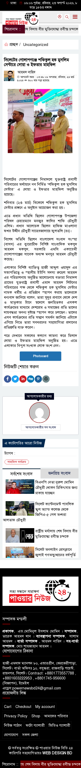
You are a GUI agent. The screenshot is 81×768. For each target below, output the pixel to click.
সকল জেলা (30, 734)
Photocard (40, 356)
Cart (7, 706)
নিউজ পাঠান (13, 725)
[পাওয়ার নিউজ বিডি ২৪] (40, 591)
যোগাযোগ (11, 734)
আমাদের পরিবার (56, 716)
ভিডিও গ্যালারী (59, 725)
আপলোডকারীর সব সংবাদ (40, 427)
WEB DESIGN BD (57, 753)
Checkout (23, 706)
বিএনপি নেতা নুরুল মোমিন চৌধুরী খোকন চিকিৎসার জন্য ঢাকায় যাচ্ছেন (56, 487)
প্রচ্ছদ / (14, 44)
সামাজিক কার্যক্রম (16, 462)
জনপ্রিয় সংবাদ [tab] (59, 473)
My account (45, 706)
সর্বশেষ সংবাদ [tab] (21, 474)
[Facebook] (7, 379)
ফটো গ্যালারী (35, 725)
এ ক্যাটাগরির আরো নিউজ (23, 443)
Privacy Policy (15, 716)
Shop (35, 716)
